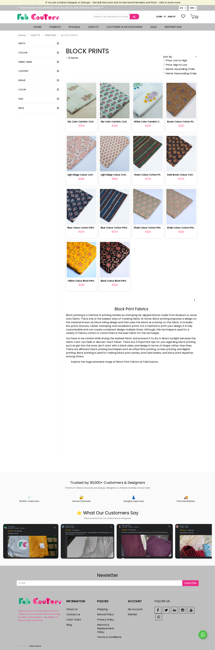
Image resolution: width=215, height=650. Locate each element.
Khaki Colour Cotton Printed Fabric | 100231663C (160, 227)
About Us (72, 609)
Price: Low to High (176, 60)
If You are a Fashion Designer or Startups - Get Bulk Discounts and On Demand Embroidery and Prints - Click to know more (106, 2)
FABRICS (55, 27)
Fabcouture (35, 646)
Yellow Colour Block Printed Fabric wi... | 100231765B (95, 280)
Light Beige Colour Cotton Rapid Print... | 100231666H (95, 174)
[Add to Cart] (74, 114)
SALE (153, 27)
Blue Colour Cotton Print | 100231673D (88, 227)
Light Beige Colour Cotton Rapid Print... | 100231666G (129, 174)
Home (22, 35)
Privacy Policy (105, 619)
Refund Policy (105, 614)
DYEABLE (74, 27)
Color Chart (73, 619)
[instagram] (182, 610)
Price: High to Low (176, 65)
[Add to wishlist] (81, 114)
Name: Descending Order (181, 73)
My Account (135, 609)
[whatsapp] (158, 617)
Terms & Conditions (109, 637)
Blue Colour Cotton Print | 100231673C (121, 227)
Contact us (73, 614)
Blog (69, 625)
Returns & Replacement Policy (105, 628)
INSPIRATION (173, 27)
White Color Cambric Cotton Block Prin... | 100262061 (162, 121)
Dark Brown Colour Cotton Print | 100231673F (191, 174)
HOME (38, 27)
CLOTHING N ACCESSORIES (125, 27)
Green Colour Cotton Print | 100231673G (155, 174)
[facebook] (158, 610)
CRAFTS (93, 27)
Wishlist (132, 614)
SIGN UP (171, 16)
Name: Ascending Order (180, 69)
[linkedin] (174, 610)
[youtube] (191, 610)
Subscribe (190, 583)
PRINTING (50, 35)
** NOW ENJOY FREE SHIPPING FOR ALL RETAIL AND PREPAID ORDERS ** (60, 8)
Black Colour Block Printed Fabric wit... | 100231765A (128, 280)
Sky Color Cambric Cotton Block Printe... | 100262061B (96, 121)
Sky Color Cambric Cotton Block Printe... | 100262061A (129, 121)
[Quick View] (88, 114)
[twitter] (166, 610)
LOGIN (159, 16)
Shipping (102, 609)
